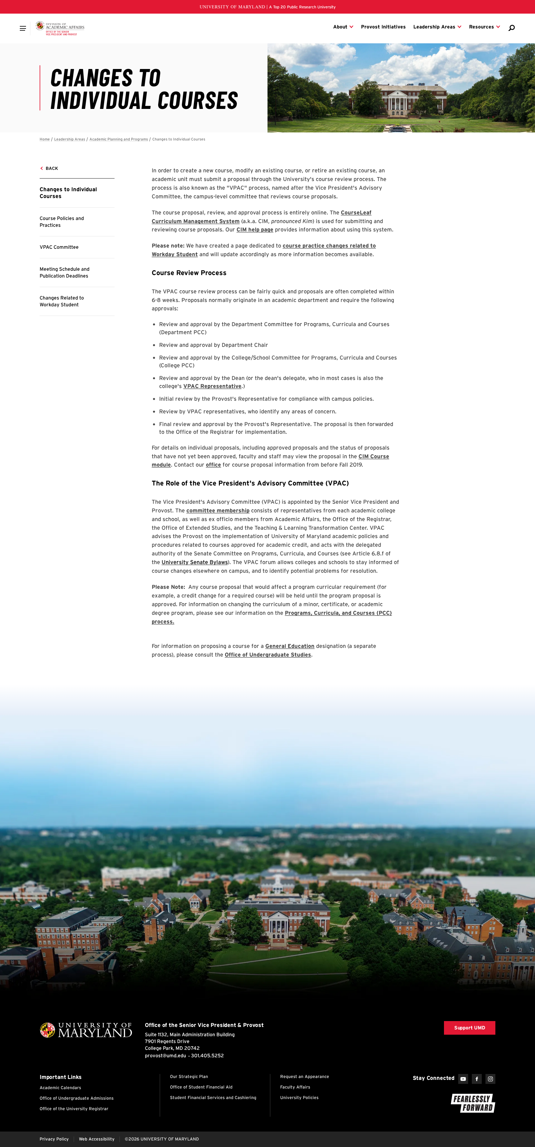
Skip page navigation (43, 136)
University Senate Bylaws (195, 562)
